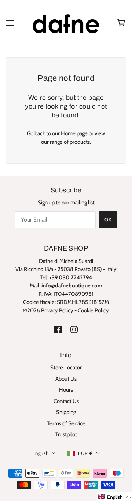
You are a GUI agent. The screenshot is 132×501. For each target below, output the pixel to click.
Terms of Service (66, 423)
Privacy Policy (57, 310)
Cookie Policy (93, 310)
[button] (114, 496)
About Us (66, 379)
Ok (107, 219)
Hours (66, 390)
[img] (58, 329)
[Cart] (122, 23)
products (80, 142)
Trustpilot (66, 434)
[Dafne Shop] (66, 22)
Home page (74, 133)
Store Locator (66, 367)
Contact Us (66, 401)
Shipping (66, 412)
